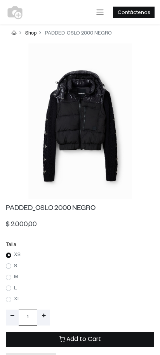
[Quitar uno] (12, 317)
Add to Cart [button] (83, 339)
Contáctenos (134, 12)
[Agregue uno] (43, 317)
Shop (31, 33)
